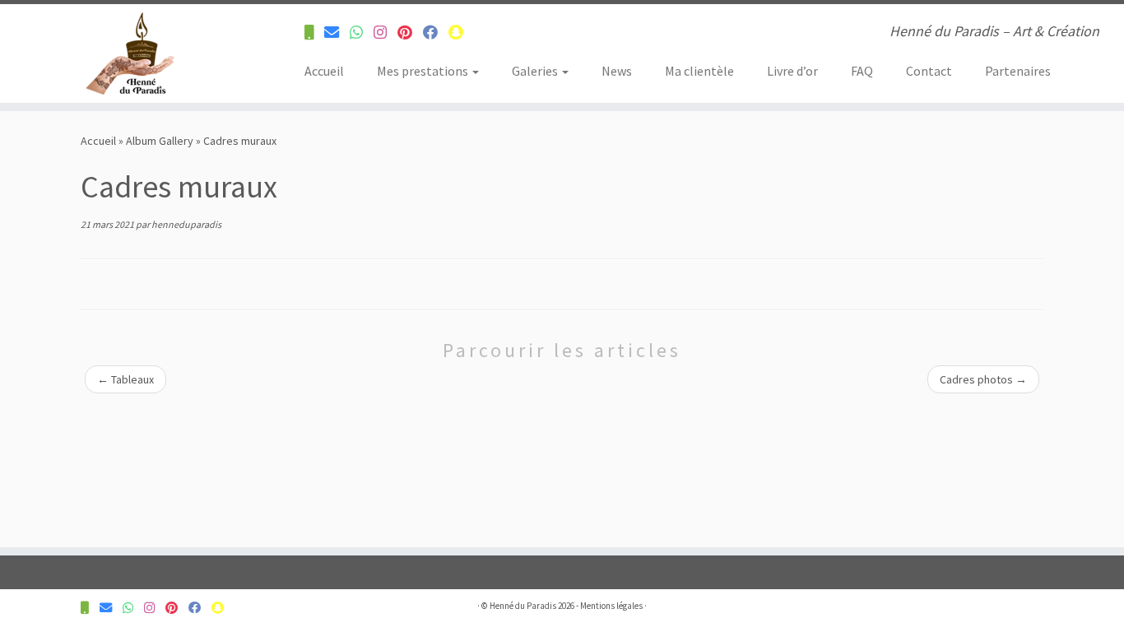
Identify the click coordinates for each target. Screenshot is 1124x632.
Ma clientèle (699, 71)
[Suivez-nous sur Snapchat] (461, 32)
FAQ (862, 71)
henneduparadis (186, 224)
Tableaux (125, 379)
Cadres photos (983, 379)
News (616, 71)
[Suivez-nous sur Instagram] (385, 32)
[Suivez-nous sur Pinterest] (410, 32)
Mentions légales (611, 605)
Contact (929, 71)
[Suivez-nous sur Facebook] (435, 32)
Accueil (324, 71)
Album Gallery (159, 140)
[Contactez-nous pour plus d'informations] (314, 32)
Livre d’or (792, 71)
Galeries (536, 71)
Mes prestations (424, 71)
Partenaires (1018, 71)
